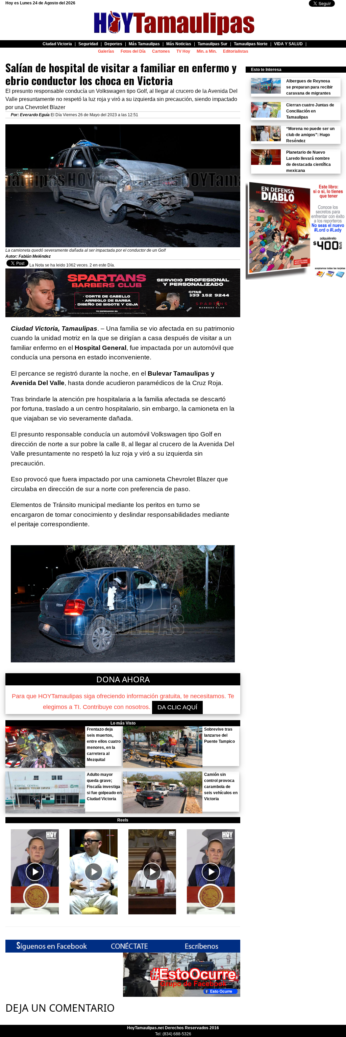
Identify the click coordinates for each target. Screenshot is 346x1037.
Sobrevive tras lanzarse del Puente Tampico (219, 735)
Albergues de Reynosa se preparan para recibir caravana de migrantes (309, 87)
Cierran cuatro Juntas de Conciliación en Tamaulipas (310, 111)
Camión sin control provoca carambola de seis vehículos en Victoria (221, 786)
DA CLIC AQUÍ (177, 707)
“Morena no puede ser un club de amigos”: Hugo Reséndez (310, 134)
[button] (35, 871)
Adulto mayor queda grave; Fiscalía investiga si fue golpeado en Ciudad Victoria (104, 786)
